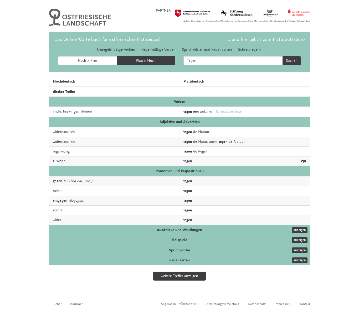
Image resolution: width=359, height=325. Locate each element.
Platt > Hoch (146, 61)
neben (58, 191)
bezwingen (71, 111)
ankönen (206, 112)
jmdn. (57, 111)
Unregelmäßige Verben (116, 49)
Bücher (56, 304)
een (196, 112)
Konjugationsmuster (229, 111)
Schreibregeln (249, 49)
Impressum (282, 304)
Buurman (76, 304)
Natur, (203, 142)
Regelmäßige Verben (158, 49)
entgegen (60, 201)
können (86, 111)
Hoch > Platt (87, 61)
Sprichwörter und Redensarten (207, 49)
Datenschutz (257, 304)
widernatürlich (64, 132)
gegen (57, 181)
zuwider (59, 161)
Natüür (203, 132)
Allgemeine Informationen (179, 304)
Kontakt (304, 304)
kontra (58, 210)
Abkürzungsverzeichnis (222, 304)
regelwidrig (61, 151)
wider (57, 220)
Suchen (292, 61)
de (195, 132)
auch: (213, 142)
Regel (202, 151)
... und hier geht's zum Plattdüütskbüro (265, 39)
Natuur (239, 142)
